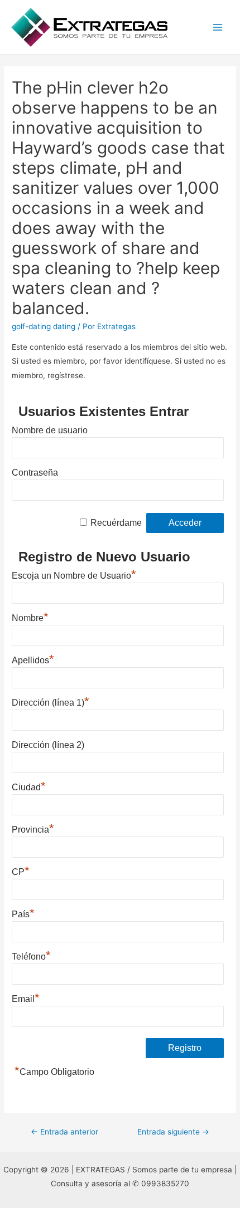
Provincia (33, 828)
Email (26, 997)
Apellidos (33, 659)
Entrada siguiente (173, 1131)
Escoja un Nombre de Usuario (74, 574)
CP (21, 870)
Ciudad (29, 786)
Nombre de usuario (50, 430)
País (23, 913)
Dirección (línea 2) (48, 745)
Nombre (30, 616)
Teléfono (31, 955)
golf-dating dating (43, 326)
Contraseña (35, 472)
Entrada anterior (64, 1131)
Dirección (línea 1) (50, 701)
